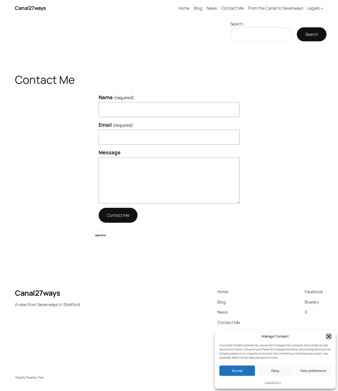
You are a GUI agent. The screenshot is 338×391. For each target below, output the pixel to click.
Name (116, 97)
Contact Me (118, 215)
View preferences (313, 371)
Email (116, 124)
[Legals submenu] (322, 8)
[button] (329, 336)
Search (236, 24)
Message (109, 152)
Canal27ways (30, 8)
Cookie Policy (273, 382)
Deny (275, 371)
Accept (237, 371)
